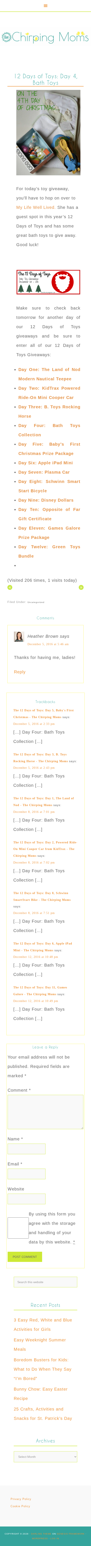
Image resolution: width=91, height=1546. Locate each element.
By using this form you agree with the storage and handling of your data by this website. (52, 1228)
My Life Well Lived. (36, 207)
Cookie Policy (20, 1506)
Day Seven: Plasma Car (44, 472)
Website (16, 1189)
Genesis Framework (71, 1534)
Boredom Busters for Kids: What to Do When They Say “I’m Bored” (43, 1369)
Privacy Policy (21, 1499)
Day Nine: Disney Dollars (46, 500)
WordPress (40, 1538)
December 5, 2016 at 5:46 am (48, 644)
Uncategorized (36, 602)
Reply (20, 672)
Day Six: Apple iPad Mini (45, 462)
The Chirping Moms (45, 36)
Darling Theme (41, 1534)
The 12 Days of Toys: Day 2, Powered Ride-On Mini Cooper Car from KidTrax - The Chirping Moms (45, 849)
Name (15, 1139)
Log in (54, 1538)
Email (15, 1164)
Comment (19, 1090)
